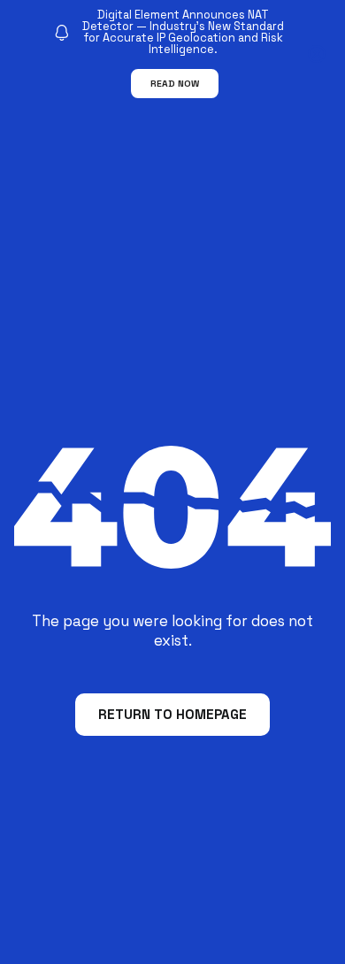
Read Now (174, 83)
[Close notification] (316, 54)
